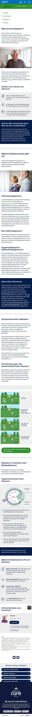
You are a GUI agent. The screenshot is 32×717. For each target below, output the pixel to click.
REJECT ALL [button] (25, 711)
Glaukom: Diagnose (22, 6)
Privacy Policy (5, 715)
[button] (16, 450)
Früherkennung (24, 348)
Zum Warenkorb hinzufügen (20, 626)
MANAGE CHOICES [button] (8, 711)
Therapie (9, 79)
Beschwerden (20, 216)
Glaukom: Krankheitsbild (7, 6)
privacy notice (6, 705)
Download (14, 622)
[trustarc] (27, 715)
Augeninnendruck (6, 41)
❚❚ (20, 2)
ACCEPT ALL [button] (17, 711)
